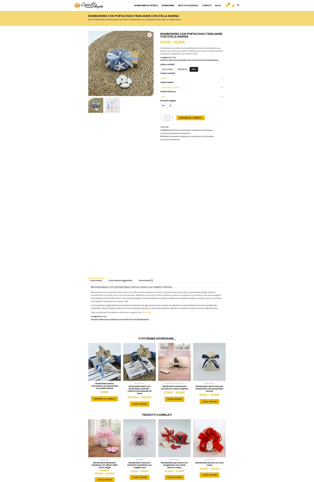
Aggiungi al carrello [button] (104, 399)
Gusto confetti (167, 64)
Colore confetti (167, 73)
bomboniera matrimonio (170, 139)
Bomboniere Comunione (118, 19)
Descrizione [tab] (96, 280)
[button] (238, 5)
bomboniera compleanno (179, 136)
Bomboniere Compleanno (191, 130)
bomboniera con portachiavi (202, 136)
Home (90, 19)
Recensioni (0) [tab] (146, 280)
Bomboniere (100, 19)
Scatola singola (168, 100)
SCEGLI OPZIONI (139, 404)
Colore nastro (167, 82)
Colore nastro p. (168, 91)
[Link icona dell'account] (233, 5)
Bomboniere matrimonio (180, 133)
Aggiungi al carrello (190, 117)
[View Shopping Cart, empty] (227, 5)
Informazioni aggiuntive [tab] (120, 280)
